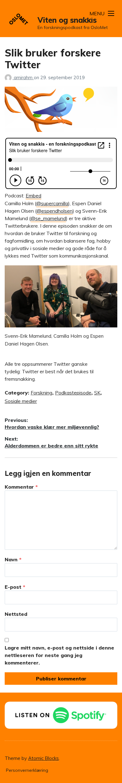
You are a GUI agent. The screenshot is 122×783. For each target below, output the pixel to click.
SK (97, 392)
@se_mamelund (48, 218)
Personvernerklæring (27, 770)
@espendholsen (55, 211)
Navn (13, 559)
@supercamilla (52, 203)
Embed (33, 195)
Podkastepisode (73, 392)
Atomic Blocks (43, 758)
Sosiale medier (21, 401)
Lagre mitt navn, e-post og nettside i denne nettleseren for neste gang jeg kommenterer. (59, 655)
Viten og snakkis (67, 20)
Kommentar (21, 487)
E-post (15, 587)
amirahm (24, 77)
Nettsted (16, 614)
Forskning (41, 392)
